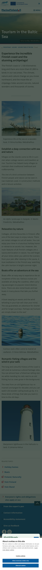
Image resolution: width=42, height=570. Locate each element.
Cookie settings (20, 556)
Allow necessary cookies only (20, 560)
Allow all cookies (21, 565)
